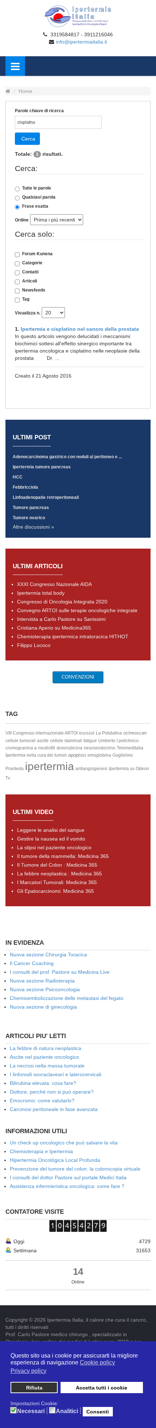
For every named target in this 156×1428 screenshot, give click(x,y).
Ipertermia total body (41, 593)
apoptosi (77, 755)
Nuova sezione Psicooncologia (45, 989)
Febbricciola (25, 487)
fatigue (90, 740)
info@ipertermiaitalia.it (81, 42)
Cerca (28, 139)
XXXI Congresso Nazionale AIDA (54, 584)
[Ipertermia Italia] (78, 16)
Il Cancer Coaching (32, 963)
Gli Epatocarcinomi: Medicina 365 (55, 891)
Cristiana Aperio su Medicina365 (54, 628)
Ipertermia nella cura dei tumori (36, 755)
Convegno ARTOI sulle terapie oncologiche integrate (77, 610)
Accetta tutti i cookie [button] (101, 1388)
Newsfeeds (33, 290)
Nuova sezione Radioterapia (42, 981)
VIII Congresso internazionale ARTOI (41, 733)
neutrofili (46, 747)
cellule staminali (66, 740)
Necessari (31, 1411)
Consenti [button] (97, 1412)
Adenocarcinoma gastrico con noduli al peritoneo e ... (67, 456)
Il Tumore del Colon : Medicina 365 (57, 865)
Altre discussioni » (33, 527)
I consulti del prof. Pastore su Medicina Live (60, 972)
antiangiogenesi (91, 768)
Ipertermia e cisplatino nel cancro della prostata (80, 329)
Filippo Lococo (33, 645)
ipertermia (49, 766)
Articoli (29, 281)
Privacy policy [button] (28, 1371)
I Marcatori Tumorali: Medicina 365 (57, 882)
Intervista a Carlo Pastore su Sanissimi (61, 619)
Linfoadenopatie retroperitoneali (46, 497)
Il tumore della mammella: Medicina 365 (63, 856)
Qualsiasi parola (39, 197)
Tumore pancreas (31, 507)
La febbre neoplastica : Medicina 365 (59, 873)
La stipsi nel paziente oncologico (54, 847)
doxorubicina (69, 747)
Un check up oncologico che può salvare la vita (64, 1143)
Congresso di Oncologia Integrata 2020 (62, 602)
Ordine (22, 220)
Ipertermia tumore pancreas (42, 466)
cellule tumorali (20, 740)
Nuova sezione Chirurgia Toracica (48, 954)
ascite (43, 740)
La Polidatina (109, 733)
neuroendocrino (99, 747)
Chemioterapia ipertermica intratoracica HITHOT (72, 636)
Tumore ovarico (29, 517)
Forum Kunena (37, 253)
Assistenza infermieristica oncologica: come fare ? (67, 1186)
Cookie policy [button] (97, 1362)
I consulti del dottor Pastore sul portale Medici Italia (68, 1177)
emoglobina (99, 755)
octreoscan (135, 733)
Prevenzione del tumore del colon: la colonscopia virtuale (75, 1169)
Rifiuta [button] (34, 1388)
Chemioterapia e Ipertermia (41, 1151)
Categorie (32, 262)
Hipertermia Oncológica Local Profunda (55, 1160)
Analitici (67, 1411)
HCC (17, 477)
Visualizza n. (27, 313)
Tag (25, 299)
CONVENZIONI (78, 677)
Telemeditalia (130, 747)
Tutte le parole (36, 188)
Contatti (30, 271)
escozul (86, 733)
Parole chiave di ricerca (39, 110)
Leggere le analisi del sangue (51, 830)
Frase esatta (35, 206)
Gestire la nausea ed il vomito (51, 839)
